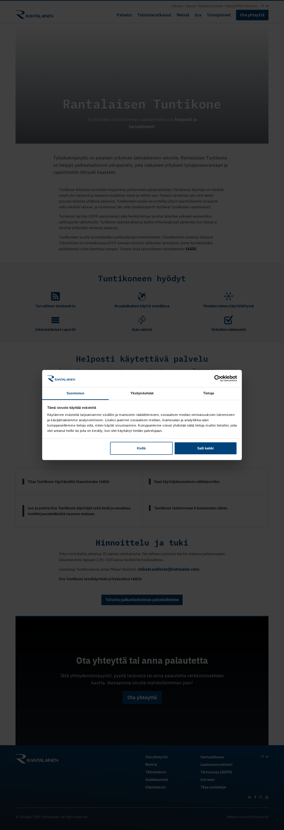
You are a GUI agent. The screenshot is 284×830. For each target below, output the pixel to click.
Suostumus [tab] (76, 393)
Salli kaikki (205, 448)
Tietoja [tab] (208, 393)
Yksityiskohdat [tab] (142, 393)
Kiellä (141, 448)
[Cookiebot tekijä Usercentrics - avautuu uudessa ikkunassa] (217, 378)
